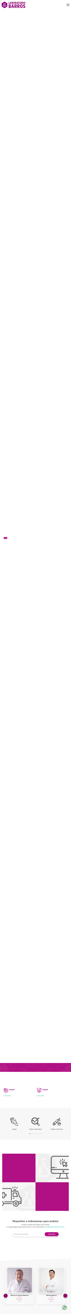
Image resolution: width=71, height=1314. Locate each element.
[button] (7, 1096)
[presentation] (6, 1296)
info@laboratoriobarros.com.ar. (55, 1227)
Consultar (51, 1234)
